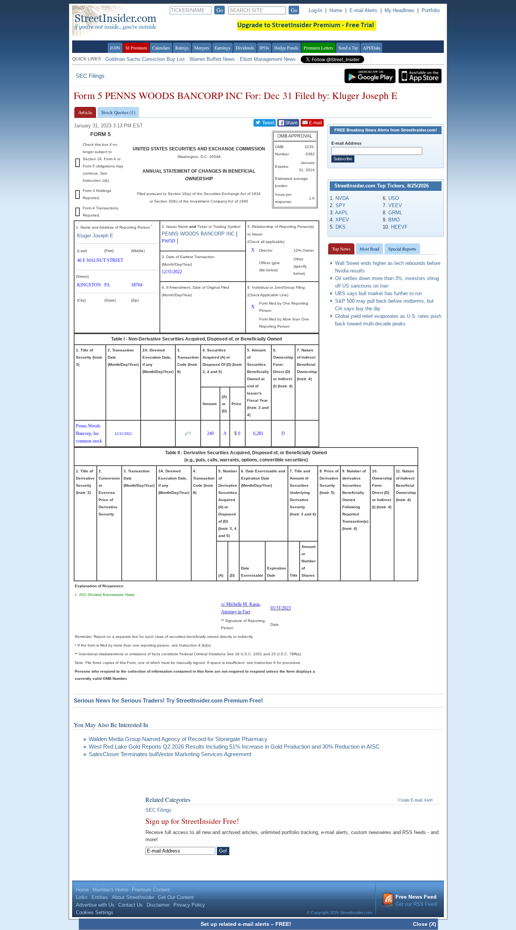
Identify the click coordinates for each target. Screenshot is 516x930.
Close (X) (424, 924)
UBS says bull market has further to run (378, 293)
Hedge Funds (286, 48)
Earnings (222, 48)
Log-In (315, 10)
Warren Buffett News (212, 59)
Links (82, 897)
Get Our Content (176, 897)
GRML (395, 212)
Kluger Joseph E (95, 235)
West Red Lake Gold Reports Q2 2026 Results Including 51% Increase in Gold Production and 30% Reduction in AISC (234, 746)
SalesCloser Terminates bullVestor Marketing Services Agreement (170, 754)
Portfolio (431, 10)
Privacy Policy (189, 905)
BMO (394, 220)
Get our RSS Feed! (416, 900)
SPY (340, 205)
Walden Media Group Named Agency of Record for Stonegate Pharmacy (178, 739)
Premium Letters (318, 48)
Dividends (245, 48)
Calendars (161, 48)
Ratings (182, 48)
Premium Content (151, 890)
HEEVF (399, 227)
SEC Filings (90, 76)
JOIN (115, 48)
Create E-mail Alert (415, 800)
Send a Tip (348, 48)
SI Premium (136, 48)
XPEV (342, 220)
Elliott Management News (268, 59)
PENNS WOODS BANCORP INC (198, 234)
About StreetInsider (133, 897)
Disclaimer (158, 905)
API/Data (371, 48)
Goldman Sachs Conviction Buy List (145, 59)
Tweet (267, 122)
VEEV (395, 205)
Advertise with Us (95, 905)
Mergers (201, 48)
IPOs (264, 48)
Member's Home (110, 890)
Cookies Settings (94, 912)
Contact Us (130, 905)
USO (393, 198)
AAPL (341, 212)
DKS (340, 227)
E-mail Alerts (363, 10)
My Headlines (399, 10)
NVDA (342, 198)
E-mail (315, 122)
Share (291, 122)
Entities (99, 897)
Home (335, 10)
